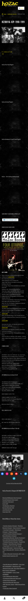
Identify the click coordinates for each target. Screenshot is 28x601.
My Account (4, 598)
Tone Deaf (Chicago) (8, 530)
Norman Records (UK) (8, 508)
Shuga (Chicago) (13, 532)
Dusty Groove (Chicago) (19, 528)
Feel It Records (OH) (8, 550)
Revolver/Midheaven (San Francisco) (12, 498)
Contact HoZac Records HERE (14, 483)
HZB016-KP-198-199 (11, 14)
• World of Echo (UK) (7, 568)
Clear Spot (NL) (6, 512)
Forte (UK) (5, 504)
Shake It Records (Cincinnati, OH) (12, 554)
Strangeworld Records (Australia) (12, 578)
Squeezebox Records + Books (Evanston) (14, 538)
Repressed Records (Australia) (11, 582)
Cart (22, 597)
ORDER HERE (11, 277)
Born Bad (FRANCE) (19, 568)
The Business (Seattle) (8, 506)
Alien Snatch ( (6, 570)
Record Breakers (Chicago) (9, 536)
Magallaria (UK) (17, 566)
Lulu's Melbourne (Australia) (10, 576)
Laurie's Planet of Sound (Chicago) (12, 534)
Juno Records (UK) (7, 510)
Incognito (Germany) (8, 502)
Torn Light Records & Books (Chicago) (12, 540)
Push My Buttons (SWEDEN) (10, 564)
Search (14, 598)
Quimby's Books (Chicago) (10, 526)
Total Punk (6, 546)
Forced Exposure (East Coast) (10, 500)
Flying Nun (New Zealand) (10, 588)
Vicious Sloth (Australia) (9, 580)
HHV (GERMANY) (7, 572)
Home (5, 14)
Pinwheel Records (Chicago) (10, 542)
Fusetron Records (18, 548)
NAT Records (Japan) (8, 584)
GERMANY (12, 570)
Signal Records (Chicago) (15, 544)
